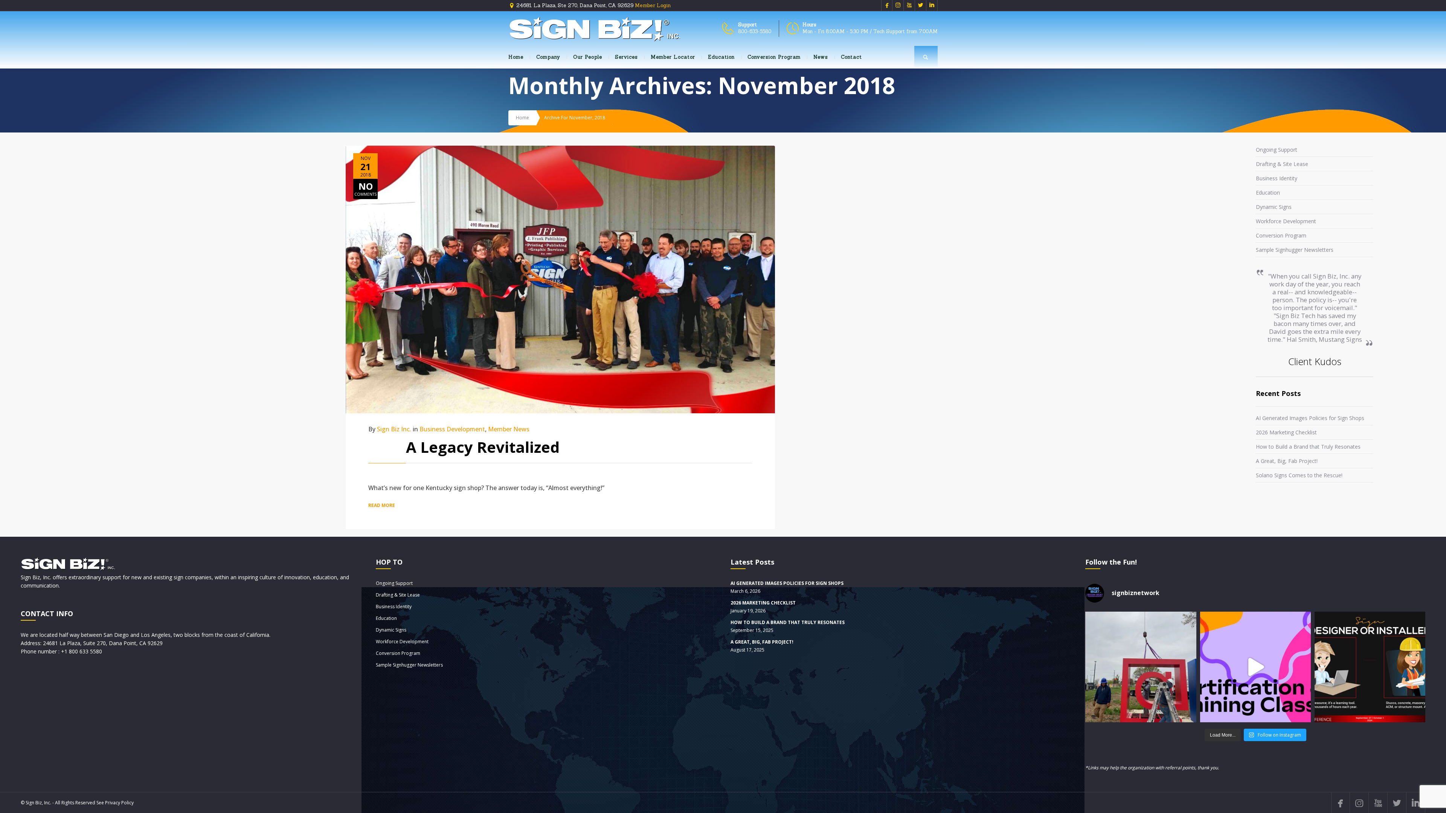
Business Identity (1276, 178)
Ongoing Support (1276, 149)
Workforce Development (1286, 221)
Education (721, 57)
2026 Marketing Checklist (1286, 432)
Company (548, 57)
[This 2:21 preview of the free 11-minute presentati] (1255, 667)
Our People (587, 57)
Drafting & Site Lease (1282, 163)
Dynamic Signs (1274, 206)
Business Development (452, 429)
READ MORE (381, 505)
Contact (851, 57)
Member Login (653, 5)
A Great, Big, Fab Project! (1287, 460)
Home (515, 57)
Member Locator (673, 57)
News (820, 57)
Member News (508, 429)
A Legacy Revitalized (483, 447)
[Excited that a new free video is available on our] (1370, 667)
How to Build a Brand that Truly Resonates (1308, 446)
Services (626, 57)
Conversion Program (774, 57)
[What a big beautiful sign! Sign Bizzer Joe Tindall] (1140, 667)
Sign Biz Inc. (394, 429)
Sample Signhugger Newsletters (1294, 249)
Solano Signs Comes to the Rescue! (1299, 475)
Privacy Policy (119, 802)
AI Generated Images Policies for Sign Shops (1310, 418)
